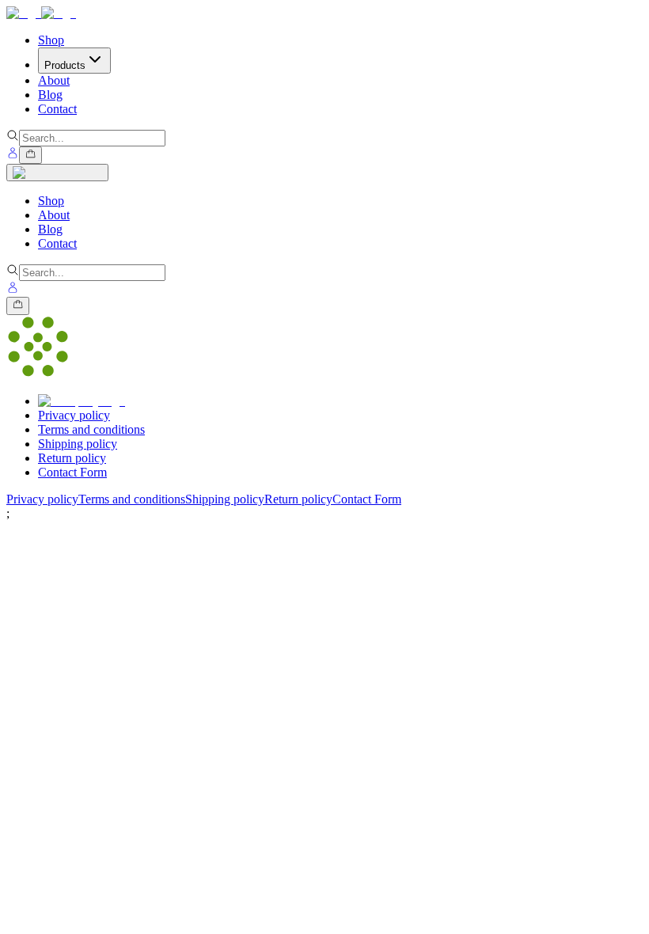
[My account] (12, 154)
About (54, 215)
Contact (57, 243)
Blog (50, 229)
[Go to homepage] (41, 13)
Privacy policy (74, 415)
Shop (51, 200)
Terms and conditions (91, 429)
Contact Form (72, 472)
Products (64, 65)
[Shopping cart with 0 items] (30, 155)
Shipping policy (77, 443)
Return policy (72, 458)
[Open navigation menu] (57, 172)
